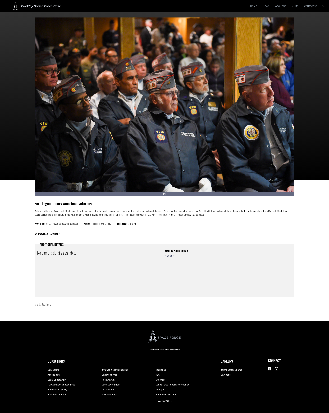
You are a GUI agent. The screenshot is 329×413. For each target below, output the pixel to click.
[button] (4, 6)
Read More (169, 256)
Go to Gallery (43, 304)
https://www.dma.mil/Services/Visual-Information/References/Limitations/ (194, 269)
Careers (227, 361)
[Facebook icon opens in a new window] (270, 369)
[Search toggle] (323, 6)
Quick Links (56, 361)
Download (42, 234)
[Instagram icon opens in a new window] (276, 369)
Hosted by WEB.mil (164, 401)
